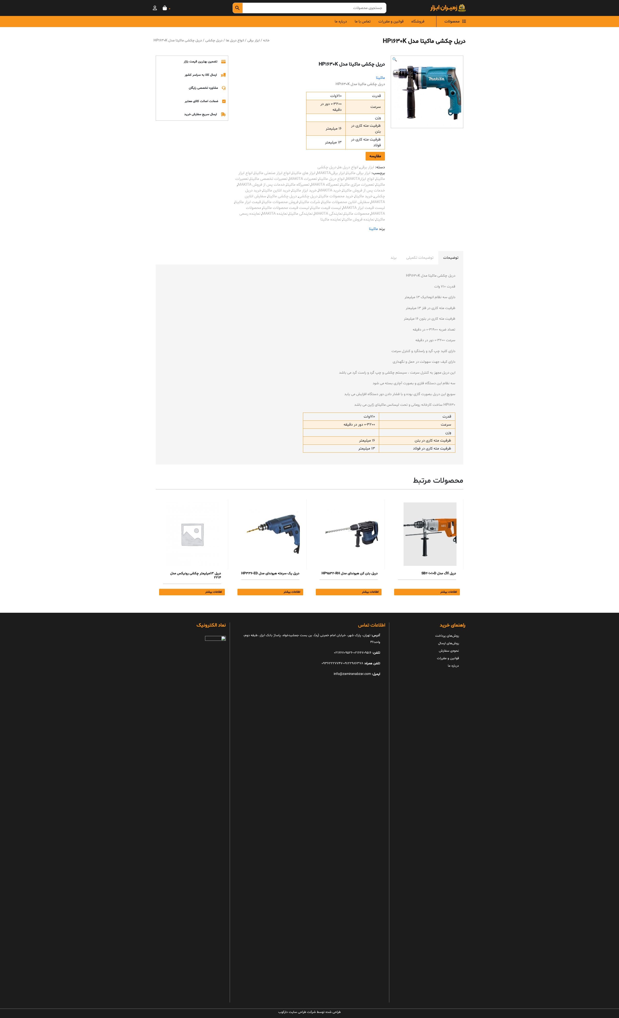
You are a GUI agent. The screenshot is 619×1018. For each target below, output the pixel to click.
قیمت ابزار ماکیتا (248, 202)
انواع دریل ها (235, 40)
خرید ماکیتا (364, 196)
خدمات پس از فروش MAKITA (261, 184)
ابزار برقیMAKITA (331, 173)
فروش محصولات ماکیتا (280, 202)
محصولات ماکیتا (356, 213)
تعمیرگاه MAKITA (325, 184)
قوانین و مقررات (391, 21)
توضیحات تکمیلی (420, 257)
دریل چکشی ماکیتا (282, 196)
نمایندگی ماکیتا (301, 213)
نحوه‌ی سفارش (449, 651)
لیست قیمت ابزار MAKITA (364, 208)
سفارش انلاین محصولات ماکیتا (345, 202)
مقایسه (375, 156)
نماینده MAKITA (274, 213)
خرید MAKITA (329, 190)
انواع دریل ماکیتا (332, 179)
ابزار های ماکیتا (303, 173)
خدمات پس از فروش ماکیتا (364, 190)
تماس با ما (363, 21)
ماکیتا (380, 78)
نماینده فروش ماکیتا (358, 219)
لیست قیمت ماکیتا (326, 208)
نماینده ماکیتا (330, 219)
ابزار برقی (253, 40)
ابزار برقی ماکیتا (358, 173)
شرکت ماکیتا (310, 202)
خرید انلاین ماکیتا (276, 190)
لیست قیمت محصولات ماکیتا (286, 208)
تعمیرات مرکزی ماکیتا (357, 184)
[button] (394, 60)
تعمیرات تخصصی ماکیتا (268, 179)
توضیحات (450, 257)
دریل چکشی (213, 40)
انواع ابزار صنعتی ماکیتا (272, 173)
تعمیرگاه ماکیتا (298, 184)
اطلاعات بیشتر (448, 592)
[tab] (450, 258)
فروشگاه (417, 21)
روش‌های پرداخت (447, 636)
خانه (266, 40)
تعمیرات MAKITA (303, 179)
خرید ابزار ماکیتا (304, 190)
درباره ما (341, 21)
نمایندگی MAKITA (328, 213)
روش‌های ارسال (448, 643)
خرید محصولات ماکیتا (336, 196)
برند (394, 257)
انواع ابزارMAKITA (360, 179)
